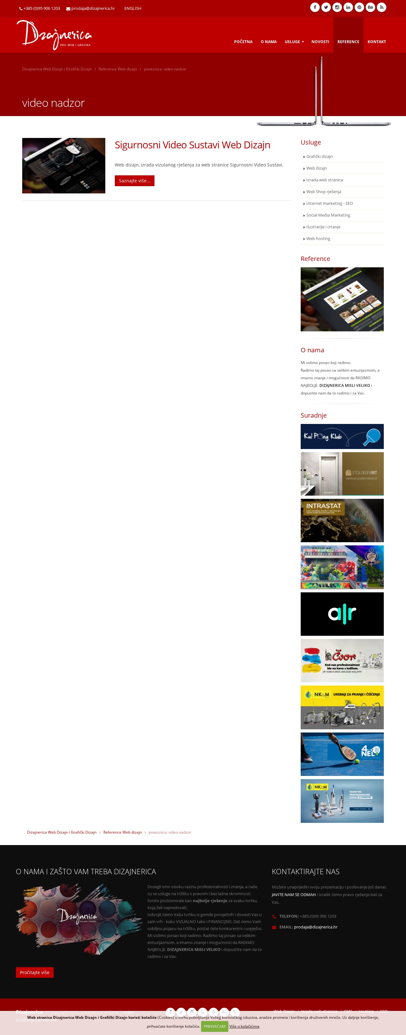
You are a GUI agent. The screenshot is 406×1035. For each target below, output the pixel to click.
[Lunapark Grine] (342, 567)
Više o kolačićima (244, 1026)
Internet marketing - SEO (329, 203)
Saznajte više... (134, 181)
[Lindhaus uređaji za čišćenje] (342, 801)
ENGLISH (132, 8)
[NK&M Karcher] (342, 707)
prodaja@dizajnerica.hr (93, 8)
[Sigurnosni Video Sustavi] (63, 165)
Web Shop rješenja (323, 191)
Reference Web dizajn (118, 69)
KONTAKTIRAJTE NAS (306, 871)
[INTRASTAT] (342, 520)
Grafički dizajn (319, 156)
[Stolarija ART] (342, 474)
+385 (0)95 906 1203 (41, 8)
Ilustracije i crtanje (323, 227)
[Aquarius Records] (342, 614)
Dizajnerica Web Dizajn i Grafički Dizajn (57, 69)
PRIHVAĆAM (215, 1026)
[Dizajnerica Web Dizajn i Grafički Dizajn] (58, 33)
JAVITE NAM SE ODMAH (294, 894)
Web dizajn (316, 168)
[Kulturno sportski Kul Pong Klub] (342, 436)
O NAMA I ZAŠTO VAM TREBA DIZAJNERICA (86, 871)
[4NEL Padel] (342, 754)
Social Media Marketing (328, 215)
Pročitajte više (34, 972)
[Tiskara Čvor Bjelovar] (342, 660)
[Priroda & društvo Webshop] (342, 299)
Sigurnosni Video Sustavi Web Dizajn (192, 144)
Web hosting (318, 238)
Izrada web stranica (324, 180)
